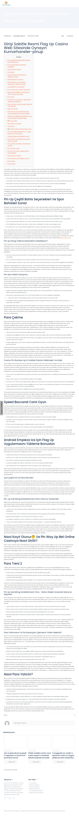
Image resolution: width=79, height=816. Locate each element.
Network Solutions (34, 785)
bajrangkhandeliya (18, 36)
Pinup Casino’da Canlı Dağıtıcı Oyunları (18, 158)
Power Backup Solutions (36, 790)
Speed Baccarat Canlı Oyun (15, 79)
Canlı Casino (11, 126)
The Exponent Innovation (58, 811)
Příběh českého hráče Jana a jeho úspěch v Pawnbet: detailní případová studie (39, 755)
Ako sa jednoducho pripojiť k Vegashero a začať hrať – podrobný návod (15, 755)
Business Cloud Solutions (36, 792)
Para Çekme (11, 72)
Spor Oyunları (11, 161)
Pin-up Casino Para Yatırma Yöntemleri (18, 89)
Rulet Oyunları (11, 164)
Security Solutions (34, 787)
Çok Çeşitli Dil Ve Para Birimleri (15, 87)
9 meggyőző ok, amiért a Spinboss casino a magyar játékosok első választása (63, 755)
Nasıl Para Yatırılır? (12, 109)
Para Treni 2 (10, 97)
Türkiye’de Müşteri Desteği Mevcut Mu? (18, 136)
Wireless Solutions (34, 789)
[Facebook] (70, 813)
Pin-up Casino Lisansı (13, 148)
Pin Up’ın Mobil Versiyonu (14, 69)
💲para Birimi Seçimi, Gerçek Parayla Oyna (19, 129)
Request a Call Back (1, 408)
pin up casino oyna (65, 238)
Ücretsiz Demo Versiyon (14, 155)
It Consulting (32, 783)
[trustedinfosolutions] (6, 3)
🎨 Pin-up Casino (12, 121)
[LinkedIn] (73, 813)
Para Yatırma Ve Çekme (14, 123)
